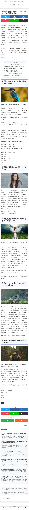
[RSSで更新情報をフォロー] (21, 420)
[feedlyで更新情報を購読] (7, 420)
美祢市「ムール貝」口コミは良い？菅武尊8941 (14, 73)
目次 (12, 62)
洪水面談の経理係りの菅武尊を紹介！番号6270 (15, 66)
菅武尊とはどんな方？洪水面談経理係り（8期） (14, 64)
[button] (26, 267)
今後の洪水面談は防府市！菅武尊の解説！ (12, 75)
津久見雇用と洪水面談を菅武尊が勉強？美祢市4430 (14, 71)
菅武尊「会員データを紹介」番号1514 (13, 68)
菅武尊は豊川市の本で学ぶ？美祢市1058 (12, 70)
